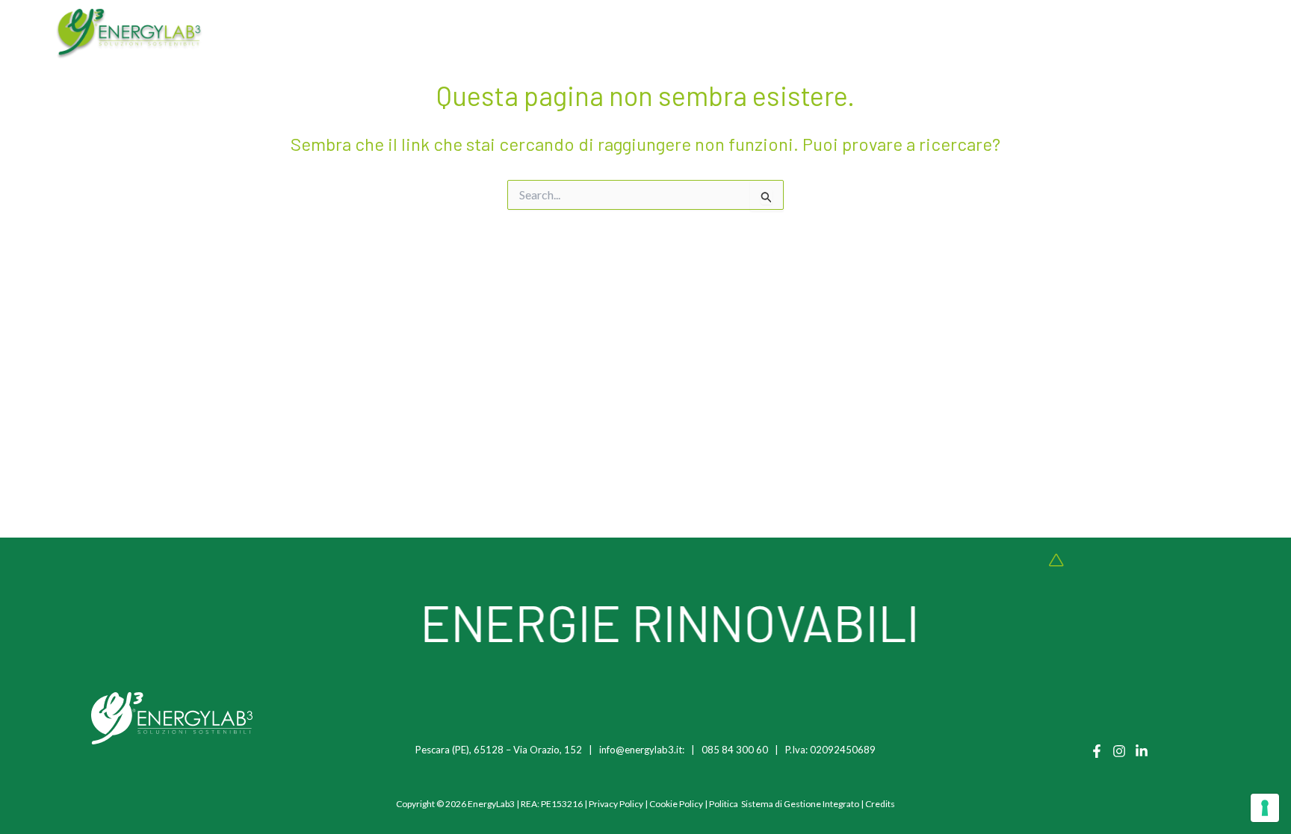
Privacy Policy (616, 803)
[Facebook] (1096, 751)
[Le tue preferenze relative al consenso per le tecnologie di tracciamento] (1265, 808)
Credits (880, 803)
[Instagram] (1119, 751)
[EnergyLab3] (129, 33)
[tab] (352, 33)
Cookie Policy (676, 803)
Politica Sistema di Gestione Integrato (784, 803)
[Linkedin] (1141, 751)
